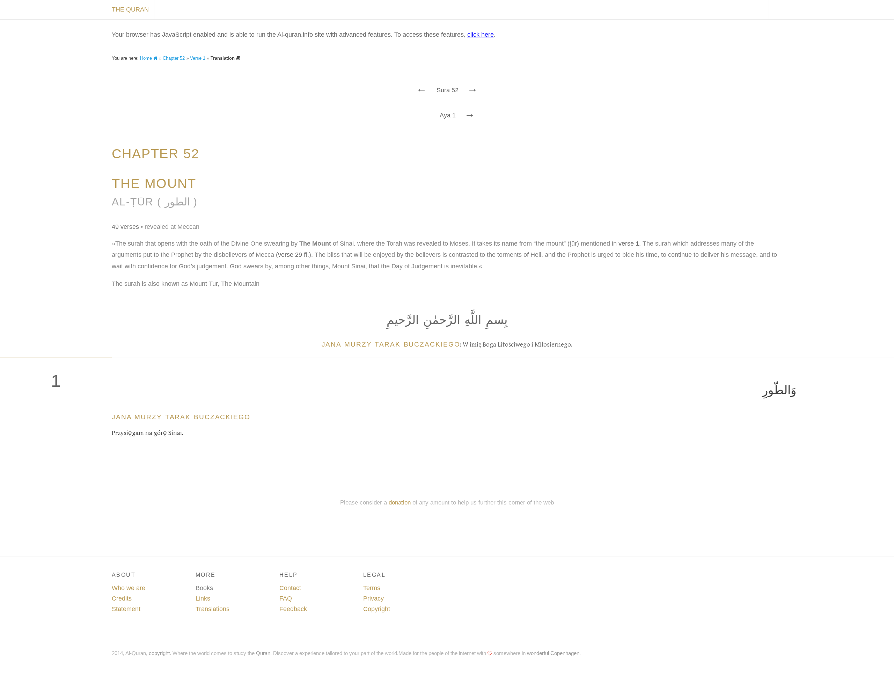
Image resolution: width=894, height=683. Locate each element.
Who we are (128, 587)
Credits (122, 598)
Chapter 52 (174, 58)
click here (480, 34)
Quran (263, 653)
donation (400, 502)
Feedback (293, 608)
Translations (212, 608)
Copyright (376, 608)
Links (203, 598)
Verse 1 (197, 58)
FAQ (285, 598)
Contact (290, 587)
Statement (126, 608)
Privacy (373, 598)
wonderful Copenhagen (553, 653)
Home (146, 58)
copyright (159, 653)
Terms (371, 587)
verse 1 (628, 243)
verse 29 (290, 254)
